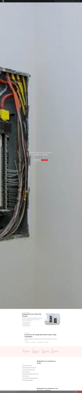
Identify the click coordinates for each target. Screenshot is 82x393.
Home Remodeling (46, 342)
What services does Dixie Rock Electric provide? (29, 367)
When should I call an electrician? (27, 365)
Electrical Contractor (27, 342)
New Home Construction (40, 342)
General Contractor (33, 342)
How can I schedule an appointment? (28, 380)
